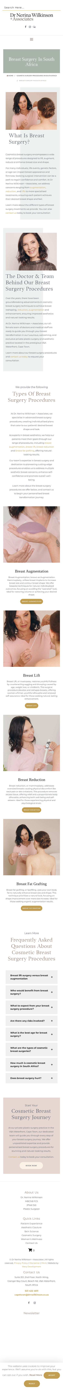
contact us (11, 213)
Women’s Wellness (31, 1239)
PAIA (43, 1263)
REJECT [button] (32, 1384)
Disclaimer (34, 1263)
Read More (35, 1375)
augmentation (38, 187)
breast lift (31, 446)
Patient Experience (31, 1223)
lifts (23, 191)
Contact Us (32, 1243)
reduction (11, 191)
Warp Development (31, 1267)
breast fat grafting (25, 450)
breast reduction (45, 446)
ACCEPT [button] (51, 1375)
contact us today (19, 356)
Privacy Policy (21, 1263)
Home (10, 75)
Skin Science (31, 1231)
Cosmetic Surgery (32, 1235)
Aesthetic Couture (31, 1227)
